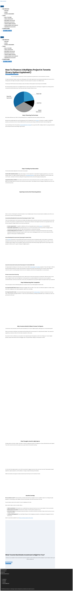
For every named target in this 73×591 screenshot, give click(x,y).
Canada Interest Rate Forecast (11, 25)
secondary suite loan (30, 175)
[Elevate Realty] (10, 4)
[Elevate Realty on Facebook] (6, 586)
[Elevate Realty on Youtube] (4, 586)
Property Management (9, 13)
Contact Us (4, 579)
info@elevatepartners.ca (4, 573)
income (37, 120)
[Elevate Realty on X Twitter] (11, 586)
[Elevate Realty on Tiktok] (14, 586)
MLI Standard (33, 266)
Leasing (6, 12)
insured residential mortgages (25, 124)
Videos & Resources (8, 18)
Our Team (4, 580)
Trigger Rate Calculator (9, 26)
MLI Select (38, 266)
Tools (4, 15)
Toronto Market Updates (9, 23)
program (9, 239)
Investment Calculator (9, 20)
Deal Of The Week (8, 17)
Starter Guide (6, 28)
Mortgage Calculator (9, 22)
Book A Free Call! (7, 30)
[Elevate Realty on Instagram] (1, 586)
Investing (6, 10)
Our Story (4, 582)
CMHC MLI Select (37, 292)
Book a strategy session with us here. (26, 517)
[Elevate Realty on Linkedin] (9, 586)
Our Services (5, 9)
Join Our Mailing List (5, 583)
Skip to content (3, 1)
